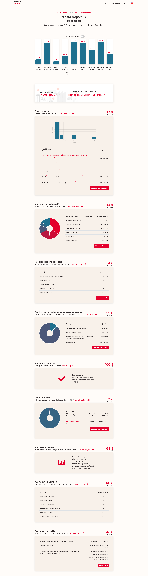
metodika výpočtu (66, 113)
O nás (125, 3)
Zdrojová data (103, 565)
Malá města (63, 13)
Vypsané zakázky (102, 297)
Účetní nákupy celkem (100, 347)
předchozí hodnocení (83, 13)
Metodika (116, 3)
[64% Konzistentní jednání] (92, 39)
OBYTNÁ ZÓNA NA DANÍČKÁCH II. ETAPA (54, 163)
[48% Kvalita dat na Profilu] (109, 39)
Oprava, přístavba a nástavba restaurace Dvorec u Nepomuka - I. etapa (63, 175)
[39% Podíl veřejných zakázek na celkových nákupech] (65, 39)
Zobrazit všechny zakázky (99, 188)
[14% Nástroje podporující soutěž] (56, 39)
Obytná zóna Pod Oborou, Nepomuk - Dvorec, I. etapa (58, 169)
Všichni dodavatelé (101, 246)
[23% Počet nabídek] (38, 39)
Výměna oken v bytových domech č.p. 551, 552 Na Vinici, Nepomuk (62, 181)
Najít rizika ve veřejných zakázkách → (89, 95)
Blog (107, 3)
